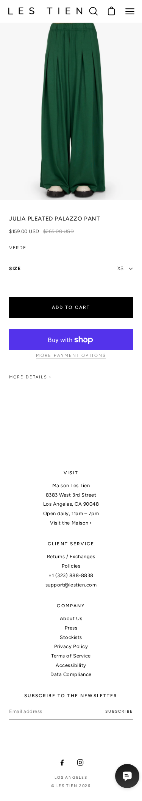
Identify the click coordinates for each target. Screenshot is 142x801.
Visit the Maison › (71, 523)
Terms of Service (71, 656)
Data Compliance (71, 674)
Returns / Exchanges (71, 556)
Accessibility (71, 665)
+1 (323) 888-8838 (71, 575)
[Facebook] (62, 762)
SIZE (15, 268)
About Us (71, 618)
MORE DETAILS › (30, 377)
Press (71, 628)
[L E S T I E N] (45, 11)
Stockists (71, 637)
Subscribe (119, 711)
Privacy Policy (71, 646)
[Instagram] (80, 762)
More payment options (71, 355)
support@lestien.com (71, 585)
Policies (71, 566)
